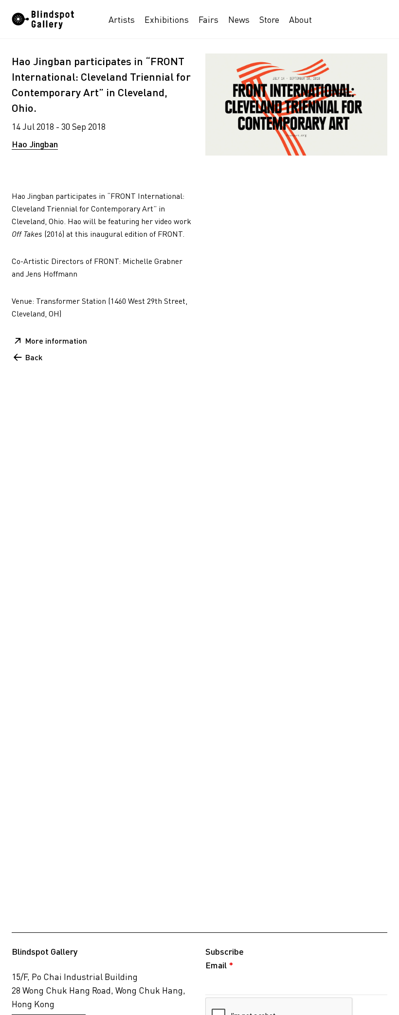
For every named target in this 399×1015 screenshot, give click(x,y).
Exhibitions (167, 19)
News (239, 19)
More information (56, 340)
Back (33, 357)
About (300, 19)
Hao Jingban (35, 144)
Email (219, 965)
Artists (122, 19)
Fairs (208, 19)
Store (269, 19)
